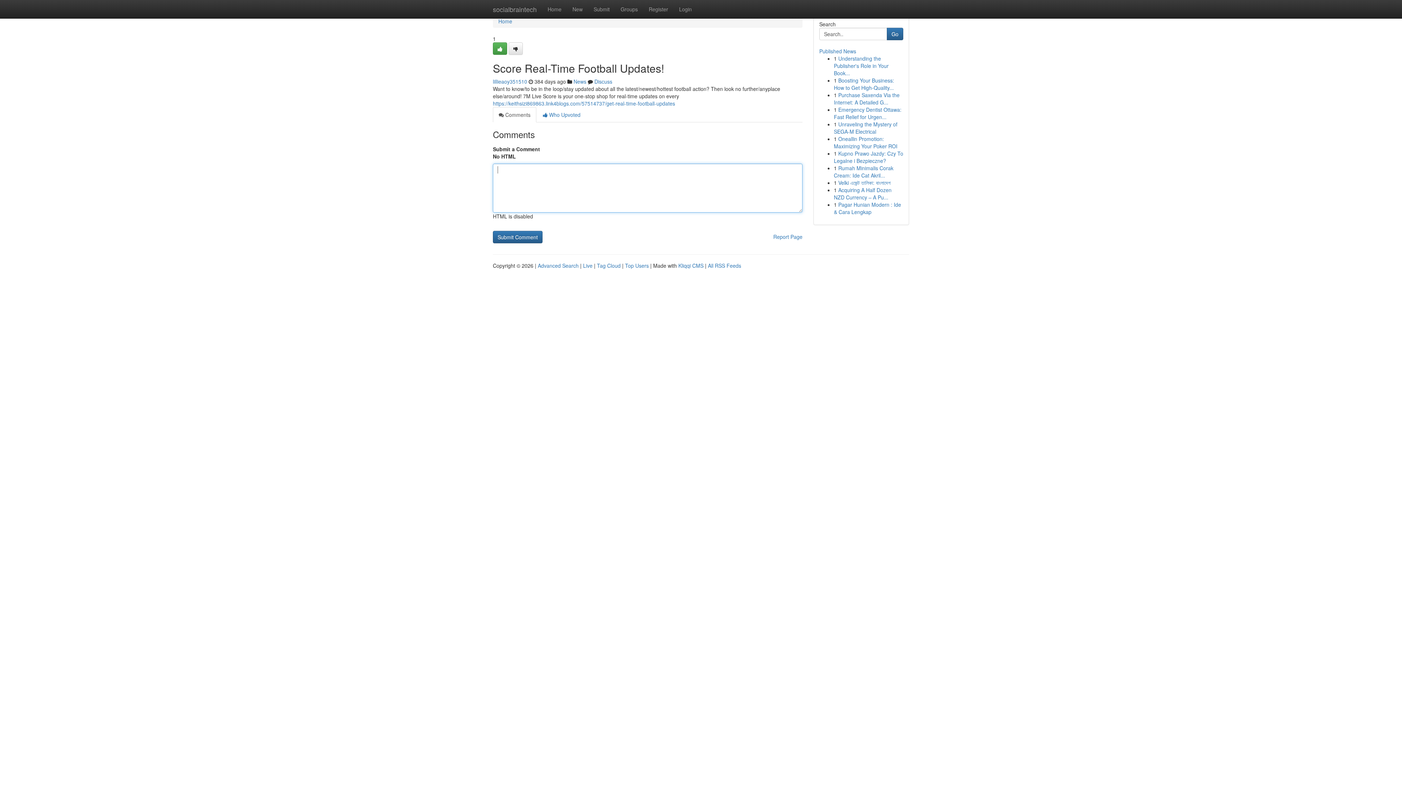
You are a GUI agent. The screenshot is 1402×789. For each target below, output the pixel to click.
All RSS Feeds (724, 265)
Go (895, 34)
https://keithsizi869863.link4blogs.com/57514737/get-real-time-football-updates (584, 103)
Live (588, 265)
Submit (602, 9)
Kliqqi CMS (691, 265)
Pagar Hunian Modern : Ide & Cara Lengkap (867, 208)
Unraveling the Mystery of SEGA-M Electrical (865, 128)
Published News (837, 51)
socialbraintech (515, 9)
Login (685, 9)
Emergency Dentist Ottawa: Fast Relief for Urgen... (867, 113)
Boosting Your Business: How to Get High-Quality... (864, 84)
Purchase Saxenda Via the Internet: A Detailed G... (867, 98)
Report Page (787, 236)
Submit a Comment (516, 149)
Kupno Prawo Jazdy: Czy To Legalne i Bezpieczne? (868, 157)
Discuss (603, 81)
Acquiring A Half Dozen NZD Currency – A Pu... (863, 193)
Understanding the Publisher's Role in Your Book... (861, 66)
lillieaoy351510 (510, 81)
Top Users (637, 265)
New (577, 9)
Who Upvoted (564, 114)
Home (555, 9)
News (580, 81)
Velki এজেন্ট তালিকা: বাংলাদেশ (864, 182)
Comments (517, 114)
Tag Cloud (609, 265)
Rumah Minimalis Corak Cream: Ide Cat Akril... (863, 171)
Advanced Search (558, 265)
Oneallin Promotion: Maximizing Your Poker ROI (865, 142)
